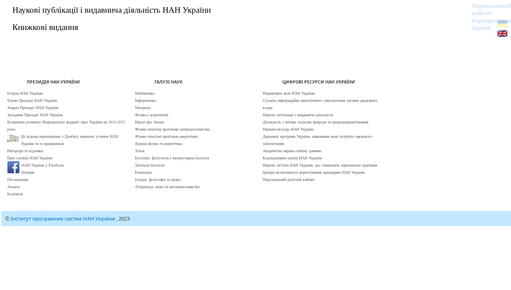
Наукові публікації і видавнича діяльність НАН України (111, 9)
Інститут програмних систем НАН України (63, 218)
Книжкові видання (45, 26)
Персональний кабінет (487, 9)
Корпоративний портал (487, 24)
